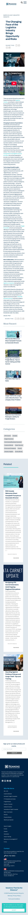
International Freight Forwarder (11, 809)
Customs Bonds (8, 445)
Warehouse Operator (8, 819)
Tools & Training (7, 836)
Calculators (6, 834)
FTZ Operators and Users (10, 799)
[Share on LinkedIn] (7, 48)
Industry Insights (8, 451)
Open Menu (25, 3)
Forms (5, 841)
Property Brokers (7, 817)
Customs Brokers (8, 793)
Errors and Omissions (10, 448)
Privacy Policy (16, 895)
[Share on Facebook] (16, 45)
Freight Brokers (7, 801)
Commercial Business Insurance (12, 442)
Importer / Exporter (8, 804)
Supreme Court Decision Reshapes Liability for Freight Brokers (13, 417)
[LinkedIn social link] (3, 781)
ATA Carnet (7, 435)
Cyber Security (19, 445)
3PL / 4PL (6, 791)
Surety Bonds (18, 451)
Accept (14, 910)
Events (20, 448)
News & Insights (7, 826)
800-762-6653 (10, 856)
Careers (5, 831)
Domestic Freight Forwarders (10, 796)
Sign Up (14, 753)
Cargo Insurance (8, 439)
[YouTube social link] (5, 781)
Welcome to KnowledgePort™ (10, 839)
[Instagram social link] (10, 781)
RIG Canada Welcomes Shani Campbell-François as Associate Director (13, 341)
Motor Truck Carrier (8, 812)
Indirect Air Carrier (8, 806)
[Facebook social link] (8, 781)
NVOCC (6, 814)
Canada (15, 435)
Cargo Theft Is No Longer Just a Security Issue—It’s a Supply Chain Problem (13, 398)
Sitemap (10, 895)
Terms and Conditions (14, 899)
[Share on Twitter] (19, 45)
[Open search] (21, 2)
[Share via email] (9, 48)
